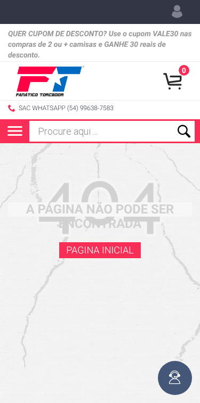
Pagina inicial (100, 250)
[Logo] (50, 80)
